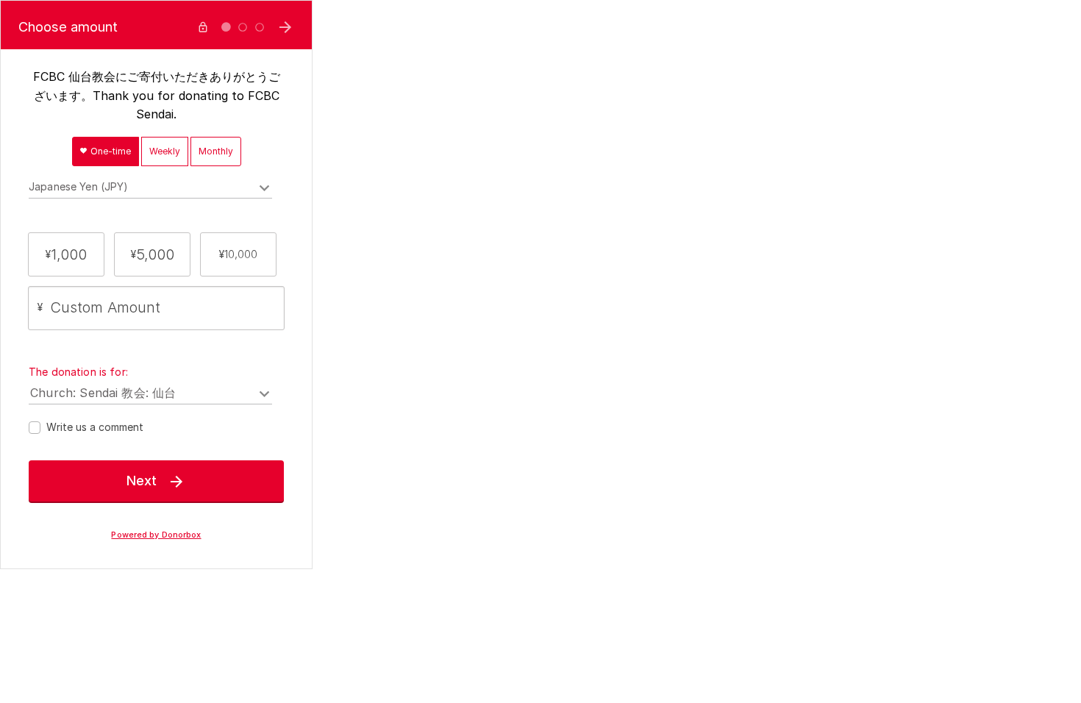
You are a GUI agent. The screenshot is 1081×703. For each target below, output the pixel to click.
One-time (109, 151)
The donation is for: (78, 371)
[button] (66, 254)
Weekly (164, 151)
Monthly (216, 151)
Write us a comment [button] (94, 427)
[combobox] (150, 189)
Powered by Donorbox (156, 535)
